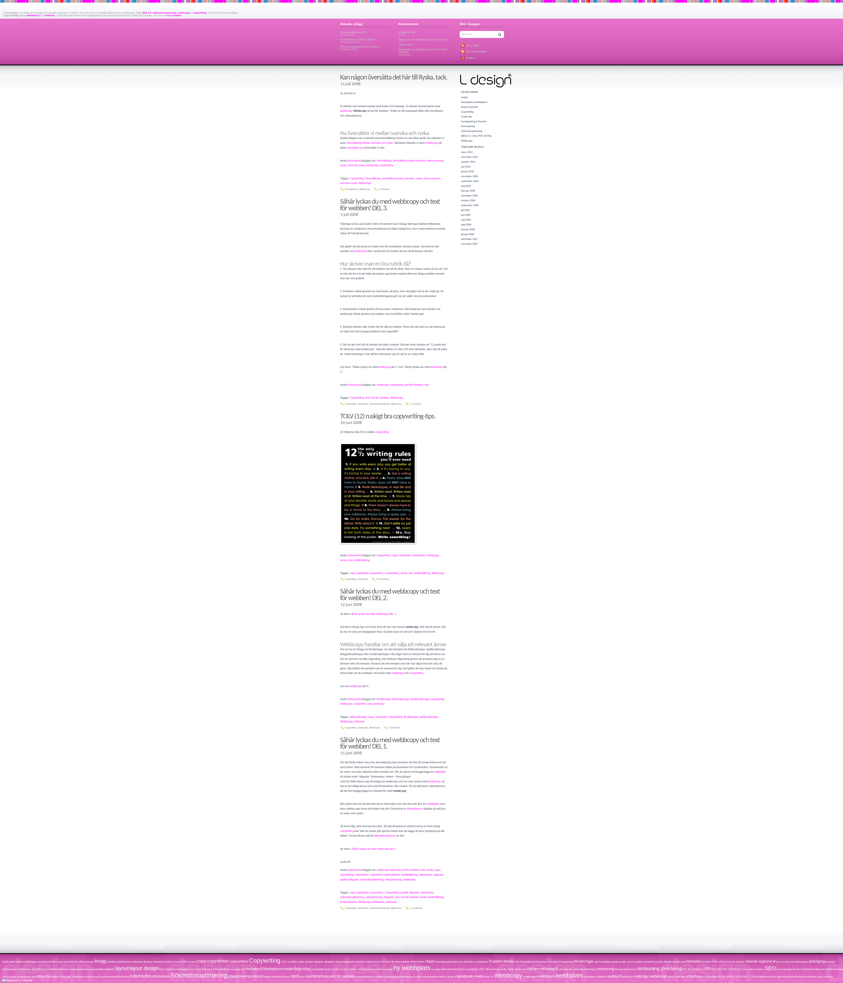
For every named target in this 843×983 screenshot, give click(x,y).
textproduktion (391, 874)
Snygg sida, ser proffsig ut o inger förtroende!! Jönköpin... (422, 52)
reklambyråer (565, 969)
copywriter (404, 555)
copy (394, 555)
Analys (464, 97)
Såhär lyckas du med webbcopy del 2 (373, 848)
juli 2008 (465, 210)
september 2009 (469, 181)
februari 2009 (468, 190)
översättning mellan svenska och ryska (370, 142)
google (614, 961)
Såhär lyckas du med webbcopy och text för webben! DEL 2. (390, 595)
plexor (462, 969)
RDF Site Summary (489, 969)
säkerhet (125, 976)
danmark (309, 961)
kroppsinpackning (78, 969)
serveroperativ (784, 969)
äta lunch (771, 976)
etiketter (360, 961)
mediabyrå (254, 969)
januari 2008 (467, 234)
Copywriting (357, 178)
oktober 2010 (468, 161)
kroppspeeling (95, 969)
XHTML (722, 976)
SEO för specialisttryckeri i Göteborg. (360, 47)
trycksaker (415, 976)
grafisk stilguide (349, 879)
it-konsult (782, 961)
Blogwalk (27, 980)
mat (243, 969)
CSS (283, 961)
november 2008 (469, 195)
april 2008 (466, 224)
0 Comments (382, 579)
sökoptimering (393, 879)
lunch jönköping (204, 969)
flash (430, 961)
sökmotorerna (415, 808)
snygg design (24, 976)
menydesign (317, 969)
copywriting (200, 12)
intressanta (354, 160)
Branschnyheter (469, 107)
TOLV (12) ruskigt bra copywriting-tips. (387, 416)
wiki (683, 976)
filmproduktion (402, 961)
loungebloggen (181, 969)
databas (319, 961)
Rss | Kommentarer (476, 51)
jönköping (817, 961)
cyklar (301, 961)
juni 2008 (465, 215)
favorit (378, 961)
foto (461, 961)
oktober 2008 (468, 200)
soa (34, 976)
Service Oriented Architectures (809, 969)
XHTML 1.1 (745, 976)
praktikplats (473, 969)
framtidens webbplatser (476, 961)
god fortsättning (602, 961)
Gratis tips (363, 404)
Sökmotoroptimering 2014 (353, 33)
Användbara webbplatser (474, 102)
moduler (352, 969)
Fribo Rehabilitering (524, 961)
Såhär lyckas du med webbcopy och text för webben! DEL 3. (390, 205)
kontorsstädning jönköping (54, 969)
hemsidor (706, 961)
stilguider (440, 771)
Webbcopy (364, 183)
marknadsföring (221, 969)
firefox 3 (421, 961)
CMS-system (189, 961)
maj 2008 (466, 219)
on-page (435, 969)
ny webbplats (412, 967)
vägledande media (469, 976)
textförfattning (362, 560)
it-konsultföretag (796, 961)
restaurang (605, 969)
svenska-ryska (356, 165)
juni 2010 (465, 166)
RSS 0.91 (716, 969)
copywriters (418, 555)
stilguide (438, 874)
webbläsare (546, 976)
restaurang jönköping (659, 968)
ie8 (720, 961)
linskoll (169, 969)
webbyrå (49, 15)
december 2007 (469, 239)
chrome (177, 961)
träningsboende (430, 976)
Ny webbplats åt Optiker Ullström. (358, 40)
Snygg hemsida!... (408, 33)
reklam (533, 969)
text (427, 384)
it (776, 961)
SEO (770, 968)
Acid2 (5, 961)
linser (162, 969)
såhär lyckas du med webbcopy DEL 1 (373, 614)
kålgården (109, 969)
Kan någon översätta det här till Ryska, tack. (393, 77)
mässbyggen (375, 969)
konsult (36, 969)
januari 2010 (467, 171)
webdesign (658, 976)
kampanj (829, 961)
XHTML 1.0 (732, 976)
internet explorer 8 (760, 961)
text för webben (414, 384)
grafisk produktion (645, 961)
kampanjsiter (24, 969)
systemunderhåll (110, 976)
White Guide (674, 976)
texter (430, 869)
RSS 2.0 (735, 969)
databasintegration (345, 961)
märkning (362, 969)
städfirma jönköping (60, 976)
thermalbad (377, 976)
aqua (60, 961)
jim (807, 961)
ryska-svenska (435, 160)
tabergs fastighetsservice (276, 976)
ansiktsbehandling (47, 961)
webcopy (379, 703)
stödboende (78, 976)
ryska (343, 165)
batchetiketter (71, 961)
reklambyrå (33, 15)
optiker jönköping (450, 969)
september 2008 (469, 205)
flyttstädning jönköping (447, 961)
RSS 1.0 (726, 969)
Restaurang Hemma (625, 969)
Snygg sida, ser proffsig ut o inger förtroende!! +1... (422, 42)
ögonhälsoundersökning (789, 976)
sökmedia (140, 975)
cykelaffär (291, 961)
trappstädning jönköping (396, 976)
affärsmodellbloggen (26, 961)
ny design (387, 969)
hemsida (694, 961)
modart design (340, 969)
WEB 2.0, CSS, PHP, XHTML (476, 136)
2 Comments (416, 908)
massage (235, 969)
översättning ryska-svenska (409, 160)
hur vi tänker (174, 15)
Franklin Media (501, 961)
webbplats (433, 803)
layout (122, 968)
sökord (257, 976)
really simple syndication (514, 969)
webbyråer (628, 976)
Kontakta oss (355, 147)
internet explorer (736, 961)
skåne (12, 976)
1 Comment (384, 189)
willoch (691, 976)
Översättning (372, 178)
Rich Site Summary (692, 969)
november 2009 (469, 176)
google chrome (627, 961)
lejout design (144, 968)
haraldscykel (679, 961)
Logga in (470, 57)
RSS (707, 969)
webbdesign (529, 976)
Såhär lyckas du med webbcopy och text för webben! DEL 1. (390, 744)
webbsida (602, 976)
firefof (414, 961)
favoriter (386, 961)
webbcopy (184, 12)
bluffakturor (125, 961)
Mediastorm (273, 969)
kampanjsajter (9, 969)
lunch (192, 969)
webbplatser (590, 976)
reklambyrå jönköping (584, 969)
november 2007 (469, 244)
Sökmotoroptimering (379, 404)
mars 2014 (466, 152)
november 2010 (469, 157)
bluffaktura (112, 961)
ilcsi (725, 961)
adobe (12, 961)
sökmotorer (425, 874)
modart (328, 969)
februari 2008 (468, 229)
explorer (369, 961)
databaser (329, 961)
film (393, 961)
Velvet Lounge (446, 976)
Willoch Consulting (707, 976)
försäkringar (384, 699)
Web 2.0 (146, 12)
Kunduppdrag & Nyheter (474, 121)
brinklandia (137, 961)
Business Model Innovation (158, 961)
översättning (384, 160)
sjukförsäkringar (419, 699)
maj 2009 (466, 186)
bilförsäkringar (400, 699)
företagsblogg (566, 961)
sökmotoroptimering (165, 12)
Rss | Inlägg (472, 45)
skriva (343, 560)
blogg (100, 960)
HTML (715, 961)
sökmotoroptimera (384, 835)
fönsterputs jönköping (546, 961)
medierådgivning (296, 969)
